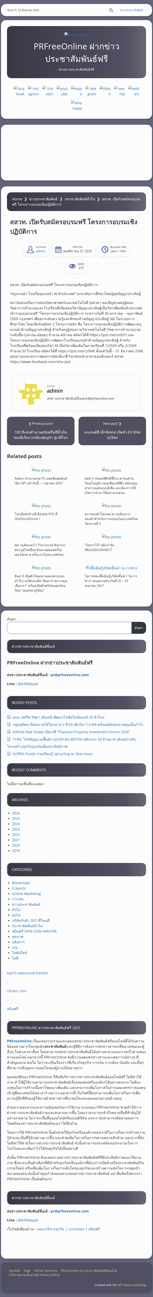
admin (40, 251)
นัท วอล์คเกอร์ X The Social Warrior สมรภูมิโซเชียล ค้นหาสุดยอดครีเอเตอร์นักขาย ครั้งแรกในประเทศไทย (40, 550)
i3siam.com (16, 990)
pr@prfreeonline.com (70, 674)
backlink (14, 1271)
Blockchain (21, 882)
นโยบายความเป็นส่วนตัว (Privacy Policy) (34, 1275)
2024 (16, 823)
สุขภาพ (17, 936)
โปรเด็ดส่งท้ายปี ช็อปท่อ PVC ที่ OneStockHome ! (36, 516)
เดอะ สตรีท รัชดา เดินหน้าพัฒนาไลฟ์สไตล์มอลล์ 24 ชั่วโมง (58, 717)
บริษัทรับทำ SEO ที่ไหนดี (31, 920)
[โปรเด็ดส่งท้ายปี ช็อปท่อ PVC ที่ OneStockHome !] (41, 506)
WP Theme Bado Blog (132, 1285)
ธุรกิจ (16, 915)
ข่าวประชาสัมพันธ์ (131, 10)
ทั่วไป (16, 909)
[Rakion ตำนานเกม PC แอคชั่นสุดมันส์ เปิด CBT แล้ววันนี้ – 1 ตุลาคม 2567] (41, 470)
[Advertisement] (76, 152)
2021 (16, 839)
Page (27, 1271)
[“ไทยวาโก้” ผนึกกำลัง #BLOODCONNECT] (111, 537)
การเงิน (18, 899)
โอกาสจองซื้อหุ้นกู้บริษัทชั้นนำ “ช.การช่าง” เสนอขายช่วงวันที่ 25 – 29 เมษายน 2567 (111, 581)
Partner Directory (45, 1271)
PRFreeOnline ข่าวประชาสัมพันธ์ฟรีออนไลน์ (89, 1271)
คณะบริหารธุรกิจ (50, 1229)
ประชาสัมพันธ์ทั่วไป (80, 199)
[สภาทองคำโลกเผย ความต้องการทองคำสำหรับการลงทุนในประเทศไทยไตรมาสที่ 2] (111, 506)
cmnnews (76, 1229)
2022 (16, 834)
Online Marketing (26, 893)
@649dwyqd (28, 683)
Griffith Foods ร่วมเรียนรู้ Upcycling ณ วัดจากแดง (53, 753)
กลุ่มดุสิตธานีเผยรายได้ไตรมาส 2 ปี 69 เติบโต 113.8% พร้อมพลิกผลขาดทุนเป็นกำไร (78, 724)
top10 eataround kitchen (27, 973)
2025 (16, 818)
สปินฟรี (12, 1008)
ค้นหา (11, 619)
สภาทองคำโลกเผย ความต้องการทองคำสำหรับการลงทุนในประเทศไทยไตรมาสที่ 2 (111, 519)
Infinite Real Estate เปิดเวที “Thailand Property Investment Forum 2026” (71, 731)
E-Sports (19, 888)
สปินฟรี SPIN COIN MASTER (34, 931)
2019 (16, 850)
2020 (16, 845)
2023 (16, 829)
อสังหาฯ (18, 942)
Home (17, 199)
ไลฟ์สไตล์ (19, 952)
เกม (15, 947)
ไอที (15, 958)
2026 (16, 813)
